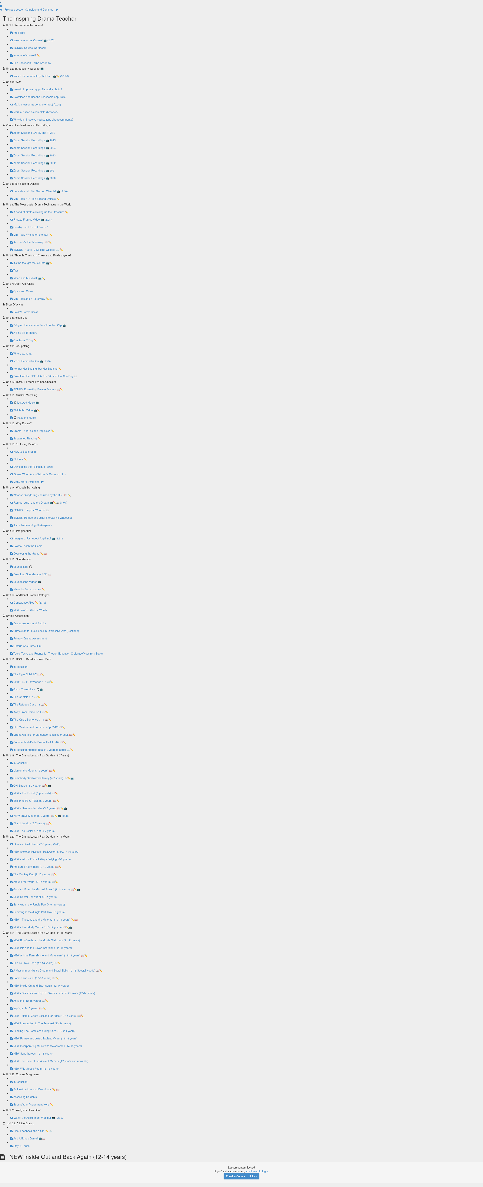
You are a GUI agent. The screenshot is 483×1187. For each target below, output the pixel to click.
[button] (0, 2)
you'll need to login (257, 1171)
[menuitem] (1, 6)
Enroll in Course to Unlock (241, 1176)
